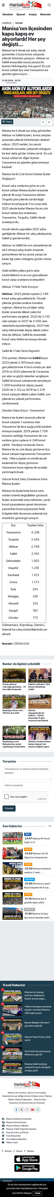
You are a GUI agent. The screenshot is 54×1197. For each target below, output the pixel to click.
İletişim (8, 1151)
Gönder (9, 808)
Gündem (7, 14)
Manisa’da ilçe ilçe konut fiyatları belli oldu (36, 916)
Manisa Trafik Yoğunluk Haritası (21, 1129)
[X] (21, 1109)
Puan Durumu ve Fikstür (17, 1132)
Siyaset (20, 14)
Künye (19, 1151)
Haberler (6, 23)
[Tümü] (50, 826)
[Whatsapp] (37, 1109)
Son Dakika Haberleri (16, 1139)
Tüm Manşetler (13, 1136)
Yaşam (18, 23)
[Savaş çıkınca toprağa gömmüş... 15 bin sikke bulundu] (14, 675)
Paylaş (9, 122)
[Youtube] (32, 1109)
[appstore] (27, 1159)
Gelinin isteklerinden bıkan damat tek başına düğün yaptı (39, 744)
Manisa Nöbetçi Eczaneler (19, 1119)
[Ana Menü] (3, 5)
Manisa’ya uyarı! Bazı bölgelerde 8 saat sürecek (37, 886)
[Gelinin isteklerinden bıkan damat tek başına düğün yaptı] (40, 733)
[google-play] (27, 1168)
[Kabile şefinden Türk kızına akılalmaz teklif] (40, 675)
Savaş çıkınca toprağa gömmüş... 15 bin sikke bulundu (14, 687)
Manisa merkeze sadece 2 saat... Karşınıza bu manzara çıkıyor (37, 871)
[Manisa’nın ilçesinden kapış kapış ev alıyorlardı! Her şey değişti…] (27, 102)
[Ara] (49, 5)
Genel (28, 849)
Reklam (30, 1151)
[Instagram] (27, 1109)
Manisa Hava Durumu (16, 1122)
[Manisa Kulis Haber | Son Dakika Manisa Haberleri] (25, 5)
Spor (27, 834)
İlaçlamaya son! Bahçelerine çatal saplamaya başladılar (14, 744)
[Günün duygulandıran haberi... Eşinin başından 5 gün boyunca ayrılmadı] (40, 701)
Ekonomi (45, 14)
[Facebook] (16, 1109)
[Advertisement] (27, 951)
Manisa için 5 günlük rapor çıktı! (35, 900)
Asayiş (33, 14)
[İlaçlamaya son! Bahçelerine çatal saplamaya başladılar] (14, 733)
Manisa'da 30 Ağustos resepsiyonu (36, 855)
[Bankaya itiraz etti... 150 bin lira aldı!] (14, 701)
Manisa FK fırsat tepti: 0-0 (37, 840)
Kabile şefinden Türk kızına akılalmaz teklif (39, 687)
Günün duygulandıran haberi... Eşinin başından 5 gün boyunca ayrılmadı (38, 715)
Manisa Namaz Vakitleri (17, 1126)
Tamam (37, 1193)
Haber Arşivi (12, 1142)
